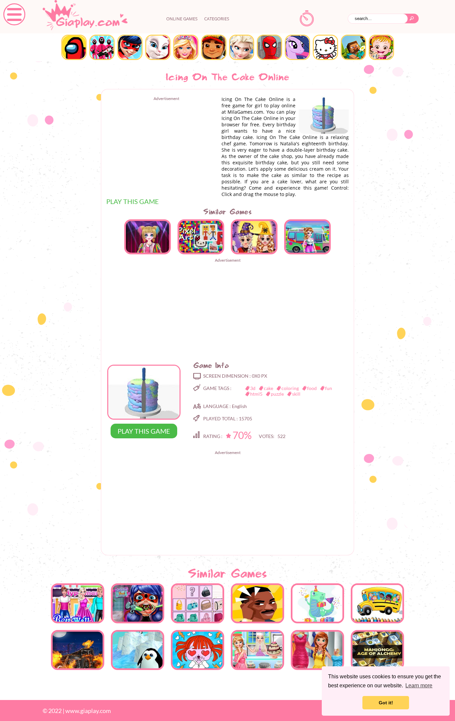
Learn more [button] (418, 685)
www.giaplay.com (88, 710)
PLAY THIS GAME (132, 201)
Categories (216, 19)
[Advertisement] (162, 147)
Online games (182, 19)
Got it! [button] (386, 702)
